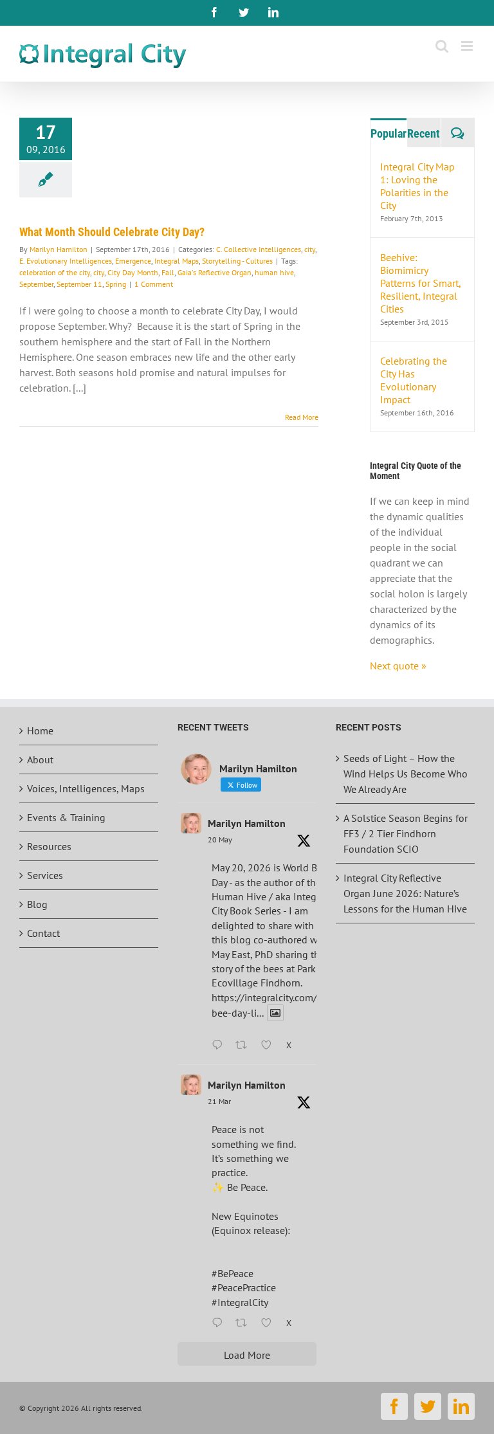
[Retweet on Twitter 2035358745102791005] (245, 1323)
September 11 (79, 284)
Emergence (133, 261)
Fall (167, 272)
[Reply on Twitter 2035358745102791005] (220, 1323)
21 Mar (219, 1101)
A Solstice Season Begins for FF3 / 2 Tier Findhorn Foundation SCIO (405, 833)
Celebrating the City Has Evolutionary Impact (413, 380)
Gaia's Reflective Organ (215, 272)
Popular (388, 133)
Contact (43, 933)
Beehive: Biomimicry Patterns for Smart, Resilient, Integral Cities (420, 283)
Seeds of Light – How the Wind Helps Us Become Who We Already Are (405, 773)
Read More (301, 417)
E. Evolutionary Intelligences (65, 261)
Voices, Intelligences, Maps (86, 788)
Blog (37, 904)
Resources (49, 846)
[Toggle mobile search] (441, 46)
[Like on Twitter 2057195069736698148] (270, 1046)
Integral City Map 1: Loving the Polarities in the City (417, 186)
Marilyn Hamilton (58, 249)
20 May (220, 839)
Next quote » (398, 665)
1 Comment (153, 284)
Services (45, 875)
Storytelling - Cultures (237, 261)
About (40, 759)
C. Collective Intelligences (258, 249)
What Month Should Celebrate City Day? (112, 232)
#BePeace (232, 1273)
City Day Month (132, 272)
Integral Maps (176, 261)
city (309, 249)
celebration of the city (54, 272)
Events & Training (66, 817)
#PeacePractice (244, 1287)
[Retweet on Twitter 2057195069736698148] (245, 1046)
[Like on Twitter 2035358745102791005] (270, 1323)
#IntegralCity (240, 1302)
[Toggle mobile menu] (468, 46)
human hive (274, 272)
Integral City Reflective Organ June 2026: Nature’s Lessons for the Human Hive (405, 893)
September (36, 284)
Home (40, 730)
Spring (115, 284)
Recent (423, 133)
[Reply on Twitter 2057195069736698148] (220, 1046)
